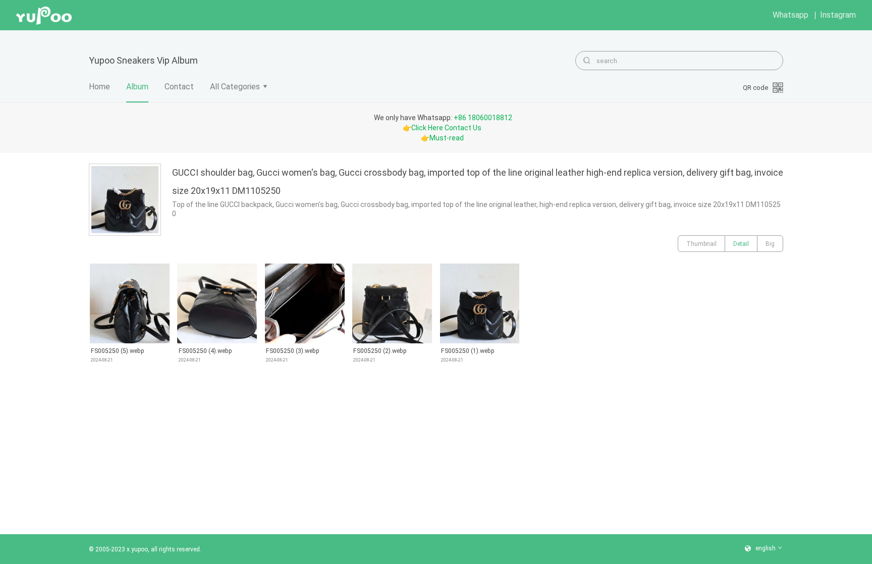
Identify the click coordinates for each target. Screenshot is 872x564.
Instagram (838, 15)
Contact (179, 86)
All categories (235, 86)
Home (99, 86)
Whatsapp (790, 15)
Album (137, 86)
